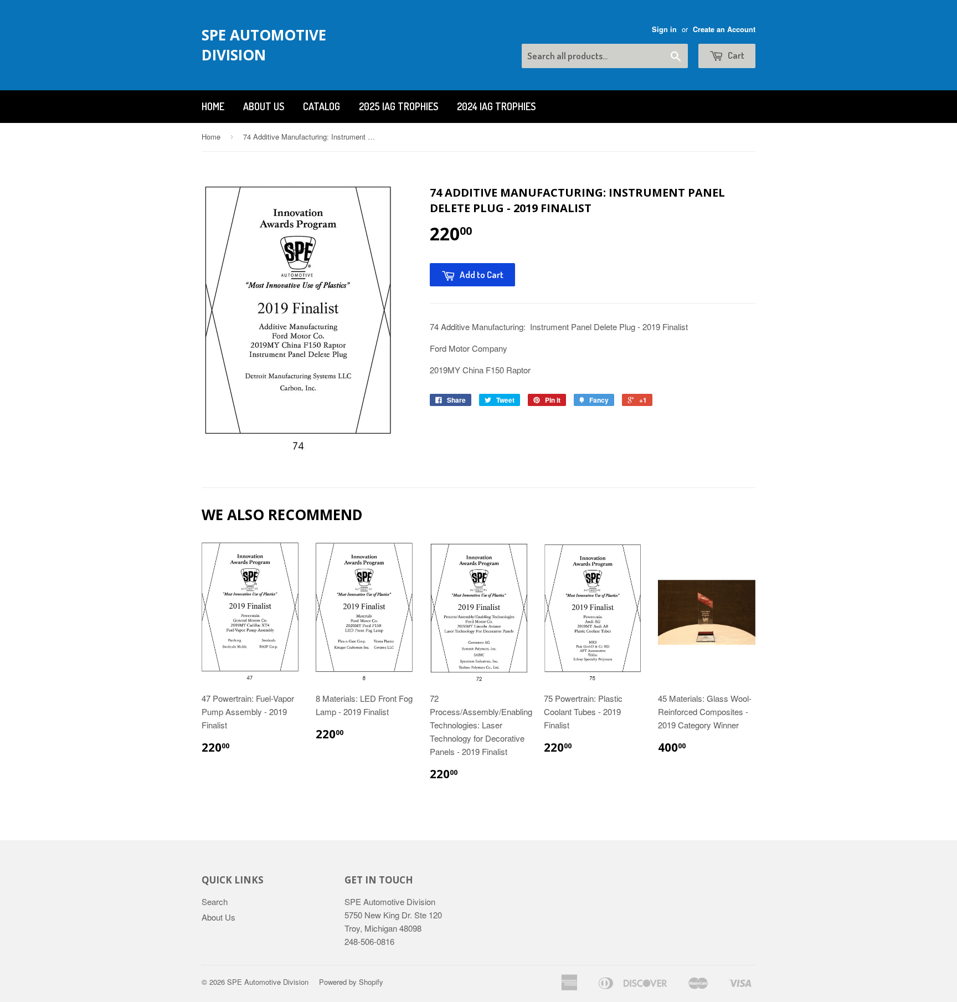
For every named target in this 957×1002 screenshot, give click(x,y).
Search (215, 901)
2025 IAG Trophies (398, 106)
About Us (263, 106)
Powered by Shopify (351, 982)
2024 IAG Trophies (496, 106)
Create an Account (724, 29)
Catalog (321, 106)
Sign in (664, 29)
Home (213, 106)
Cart (735, 55)
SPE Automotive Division (264, 45)
